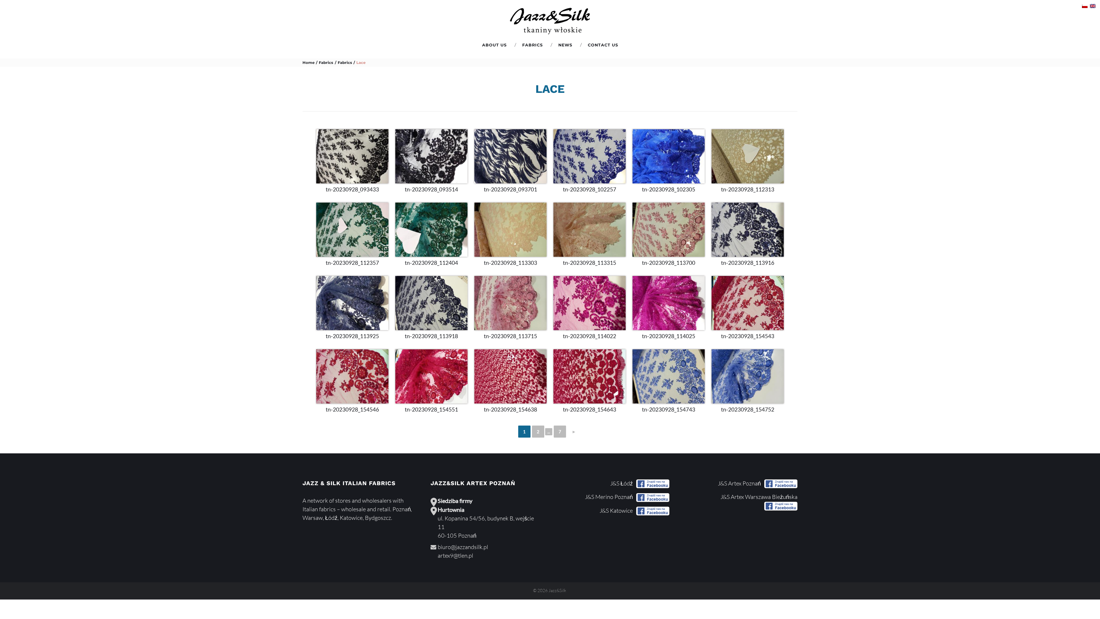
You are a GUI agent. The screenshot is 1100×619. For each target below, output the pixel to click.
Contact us (603, 45)
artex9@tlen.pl (455, 555)
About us (494, 45)
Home (308, 62)
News (565, 45)
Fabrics (532, 45)
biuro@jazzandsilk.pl (463, 547)
